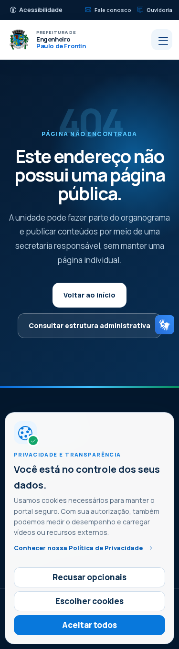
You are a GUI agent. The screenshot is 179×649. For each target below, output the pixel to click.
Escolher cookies (89, 601)
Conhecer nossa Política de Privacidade (78, 547)
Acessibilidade (41, 9)
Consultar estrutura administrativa (89, 325)
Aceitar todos (89, 624)
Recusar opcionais (89, 577)
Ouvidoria (159, 9)
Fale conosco (113, 9)
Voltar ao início (89, 294)
